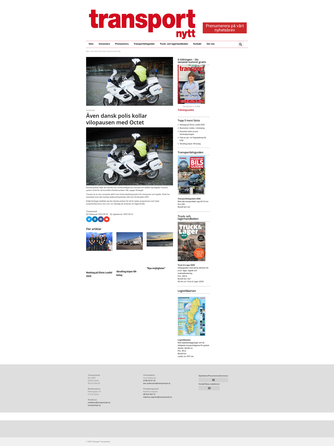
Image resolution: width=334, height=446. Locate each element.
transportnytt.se (94, 405)
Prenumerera (122, 44)
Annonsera (104, 44)
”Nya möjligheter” (156, 268)
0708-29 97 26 (149, 381)
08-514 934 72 (149, 394)
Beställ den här (184, 207)
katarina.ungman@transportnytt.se (157, 397)
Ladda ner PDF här (186, 356)
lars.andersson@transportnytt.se (156, 383)
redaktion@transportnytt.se (99, 402)
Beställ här (182, 354)
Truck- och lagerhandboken (174, 44)
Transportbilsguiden (144, 44)
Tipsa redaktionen (212, 384)
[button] (240, 44)
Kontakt (197, 44)
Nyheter (90, 110)
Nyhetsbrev (203, 376)
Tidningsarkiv (186, 110)
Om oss (210, 44)
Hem (91, 44)
